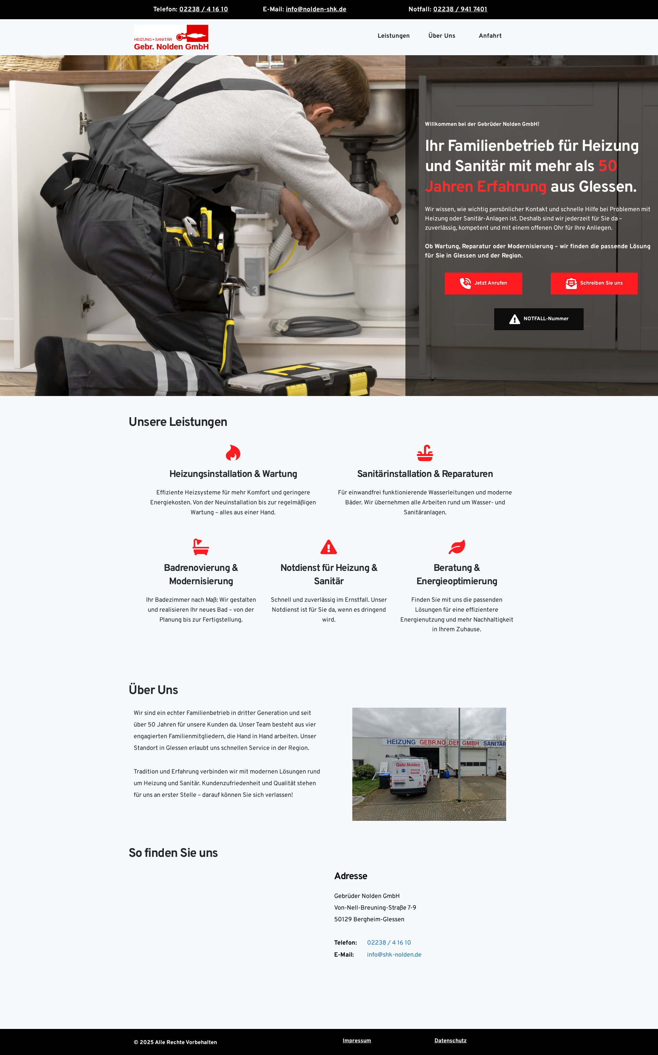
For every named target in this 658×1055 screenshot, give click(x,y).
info (372, 955)
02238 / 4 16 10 (389, 943)
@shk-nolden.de (400, 955)
